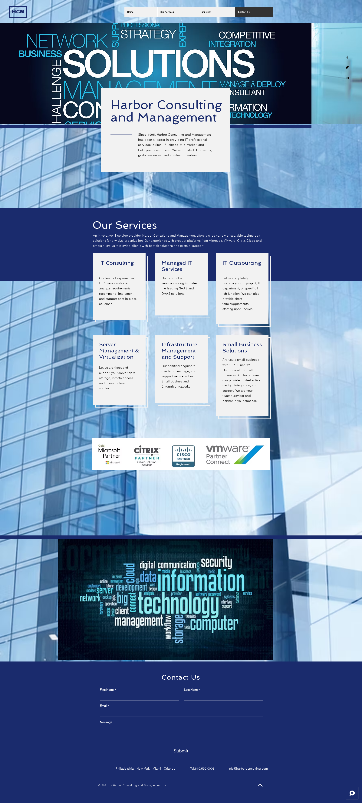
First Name (107, 689)
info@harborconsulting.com (248, 768)
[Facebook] (347, 57)
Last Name (191, 689)
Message (106, 722)
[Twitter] (347, 67)
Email (103, 705)
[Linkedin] (347, 77)
